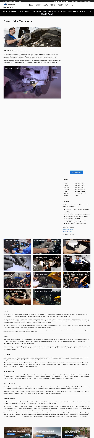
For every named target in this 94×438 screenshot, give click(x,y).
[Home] (9, 4)
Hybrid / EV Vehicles (37, 5)
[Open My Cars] (72, 5)
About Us (66, 5)
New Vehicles (30, 5)
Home (25, 5)
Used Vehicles (45, 5)
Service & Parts (60, 5)
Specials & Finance (52, 5)
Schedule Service (76, 172)
